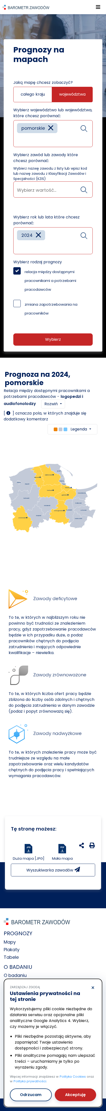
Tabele (11, 957)
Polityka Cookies (73, 1076)
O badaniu (15, 975)
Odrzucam (30, 1095)
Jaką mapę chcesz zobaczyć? (43, 82)
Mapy (10, 942)
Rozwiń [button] (51, 404)
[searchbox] (18, 139)
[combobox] (53, 133)
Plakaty (11, 950)
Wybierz (53, 339)
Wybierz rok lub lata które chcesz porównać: (46, 220)
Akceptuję (75, 1095)
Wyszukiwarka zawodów (50, 870)
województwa (72, 94)
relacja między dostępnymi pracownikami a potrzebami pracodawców (50, 280)
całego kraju (33, 94)
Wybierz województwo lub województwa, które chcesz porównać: (52, 113)
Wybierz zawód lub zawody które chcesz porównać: (45, 158)
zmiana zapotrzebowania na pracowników (51, 309)
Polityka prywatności (30, 1081)
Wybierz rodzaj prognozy (37, 262)
